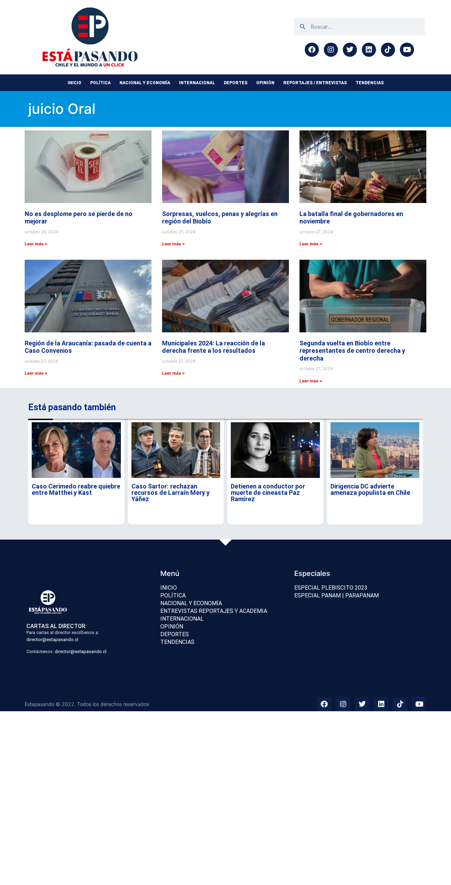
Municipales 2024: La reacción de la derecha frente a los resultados (213, 347)
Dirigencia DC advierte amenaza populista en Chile (370, 489)
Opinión (265, 82)
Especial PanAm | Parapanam (336, 595)
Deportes (235, 82)
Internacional (197, 82)
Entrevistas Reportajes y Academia (213, 611)
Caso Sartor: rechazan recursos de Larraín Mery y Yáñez (170, 493)
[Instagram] (331, 50)
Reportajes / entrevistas (315, 82)
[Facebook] (312, 50)
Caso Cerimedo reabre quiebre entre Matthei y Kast (76, 489)
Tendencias (370, 82)
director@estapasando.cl (52, 639)
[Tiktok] (388, 50)
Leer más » (36, 243)
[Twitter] (350, 50)
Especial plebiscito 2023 (330, 587)
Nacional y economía (144, 82)
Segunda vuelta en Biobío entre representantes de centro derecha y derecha (352, 350)
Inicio (74, 82)
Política (100, 82)
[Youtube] (407, 50)
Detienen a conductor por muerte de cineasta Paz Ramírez (268, 493)
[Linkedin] (369, 50)
